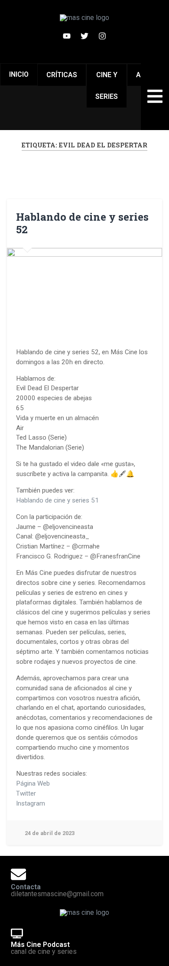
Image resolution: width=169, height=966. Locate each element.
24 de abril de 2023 (50, 833)
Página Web (33, 783)
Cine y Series (106, 86)
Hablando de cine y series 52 (82, 223)
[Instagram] (102, 36)
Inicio (19, 74)
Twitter (26, 793)
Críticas (61, 75)
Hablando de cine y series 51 (57, 500)
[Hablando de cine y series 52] (84, 292)
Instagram (30, 803)
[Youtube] (67, 36)
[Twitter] (84, 36)
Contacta (26, 887)
